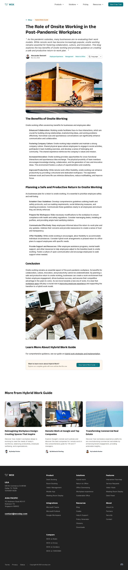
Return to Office (80, 56)
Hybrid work (81, 479)
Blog (30, 20)
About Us (109, 507)
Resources (97, 4)
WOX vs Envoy (52, 543)
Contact (109, 519)
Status (22, 565)
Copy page (94, 56)
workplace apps (32, 284)
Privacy (15, 565)
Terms (7, 565)
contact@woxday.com (16, 514)
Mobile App (50, 492)
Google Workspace (53, 515)
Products (58, 4)
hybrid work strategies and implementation (82, 354)
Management (69, 56)
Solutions (72, 4)
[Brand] (16, 475)
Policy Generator (82, 519)
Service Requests (112, 484)
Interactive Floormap (114, 479)
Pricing (85, 4)
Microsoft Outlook (53, 511)
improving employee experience (73, 284)
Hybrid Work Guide (41, 20)
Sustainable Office (83, 496)
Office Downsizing (83, 488)
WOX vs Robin (51, 539)
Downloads (80, 527)
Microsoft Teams (52, 507)
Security (109, 515)
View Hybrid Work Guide (86, 365)
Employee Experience (56, 56)
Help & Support (82, 515)
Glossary (79, 523)
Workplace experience (84, 492)
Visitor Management (53, 488)
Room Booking (52, 484)
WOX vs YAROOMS (53, 551)
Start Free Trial (116, 4)
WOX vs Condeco (53, 547)
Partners (109, 511)
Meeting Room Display (54, 496)
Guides (78, 511)
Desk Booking (51, 479)
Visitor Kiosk (110, 488)
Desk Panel (110, 496)
